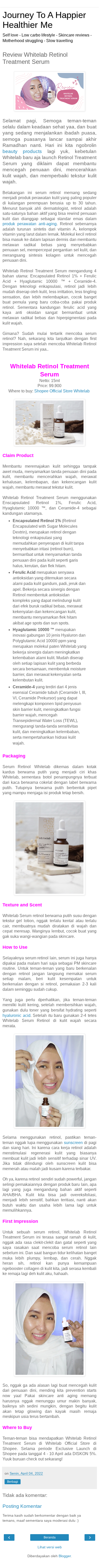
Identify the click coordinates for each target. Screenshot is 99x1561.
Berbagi (12, 1481)
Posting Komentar (22, 1506)
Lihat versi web (50, 1547)
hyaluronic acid (16, 1015)
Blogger (65, 1556)
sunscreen (73, 1142)
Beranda (50, 1537)
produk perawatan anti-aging (30, 224)
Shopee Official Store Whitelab (62, 391)
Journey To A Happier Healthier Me (44, 20)
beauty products (22, 151)
